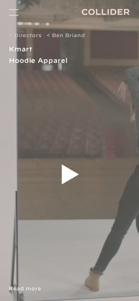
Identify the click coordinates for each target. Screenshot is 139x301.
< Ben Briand (66, 35)
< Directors (25, 35)
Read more (25, 288)
